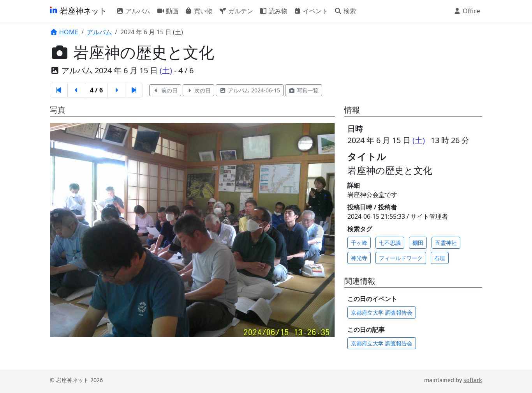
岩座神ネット (82, 10)
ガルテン (240, 11)
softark (472, 380)
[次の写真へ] (311, 227)
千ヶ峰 (359, 242)
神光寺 (359, 258)
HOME (68, 32)
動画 (171, 11)
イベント (314, 11)
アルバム (137, 11)
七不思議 (390, 242)
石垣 (439, 258)
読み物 (277, 11)
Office (470, 11)
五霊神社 (446, 242)
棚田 (417, 242)
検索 (349, 11)
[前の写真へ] (73, 227)
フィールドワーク (401, 258)
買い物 (202, 11)
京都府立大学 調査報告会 (381, 312)
